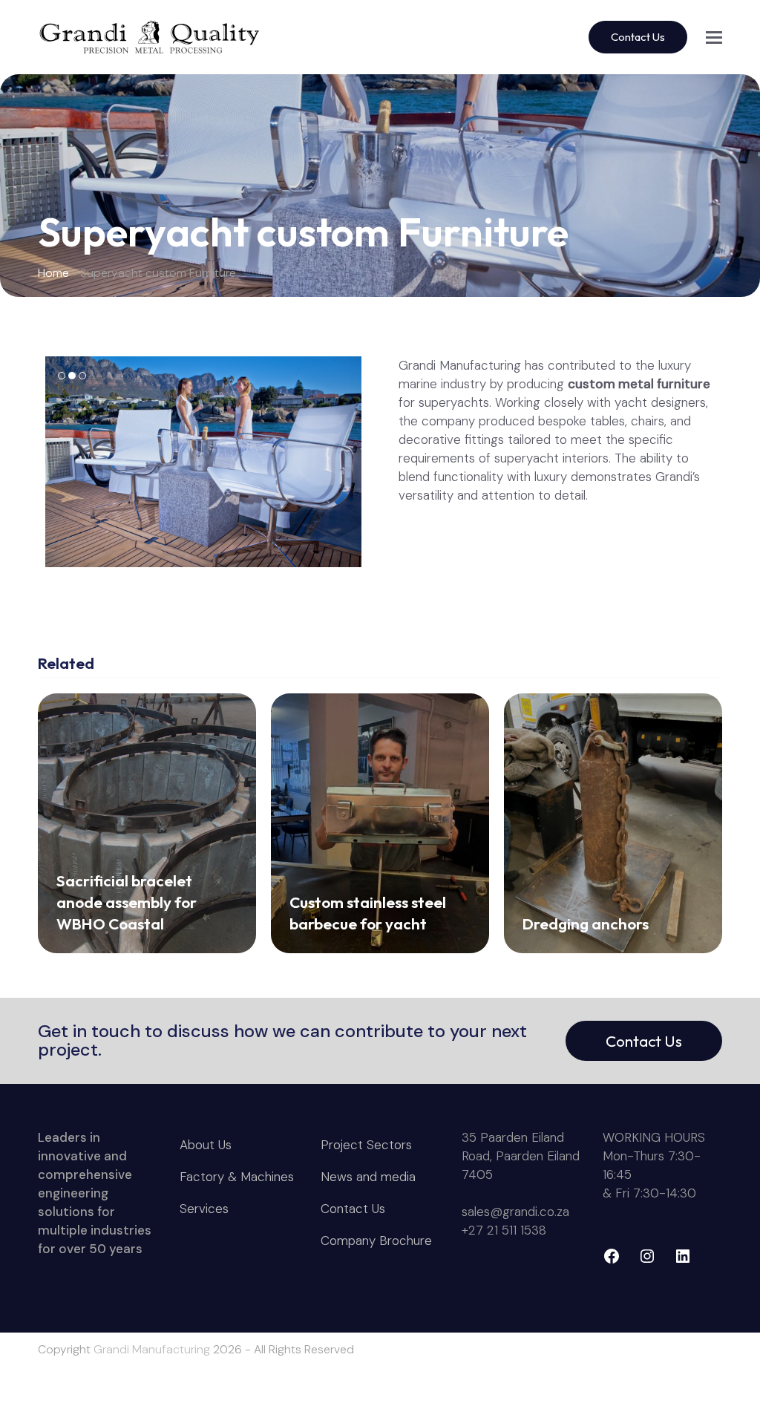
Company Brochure (376, 1240)
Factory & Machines (237, 1177)
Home (53, 273)
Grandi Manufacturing (152, 1349)
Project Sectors (366, 1145)
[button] (714, 37)
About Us (206, 1145)
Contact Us (644, 1040)
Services (204, 1208)
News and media (368, 1177)
